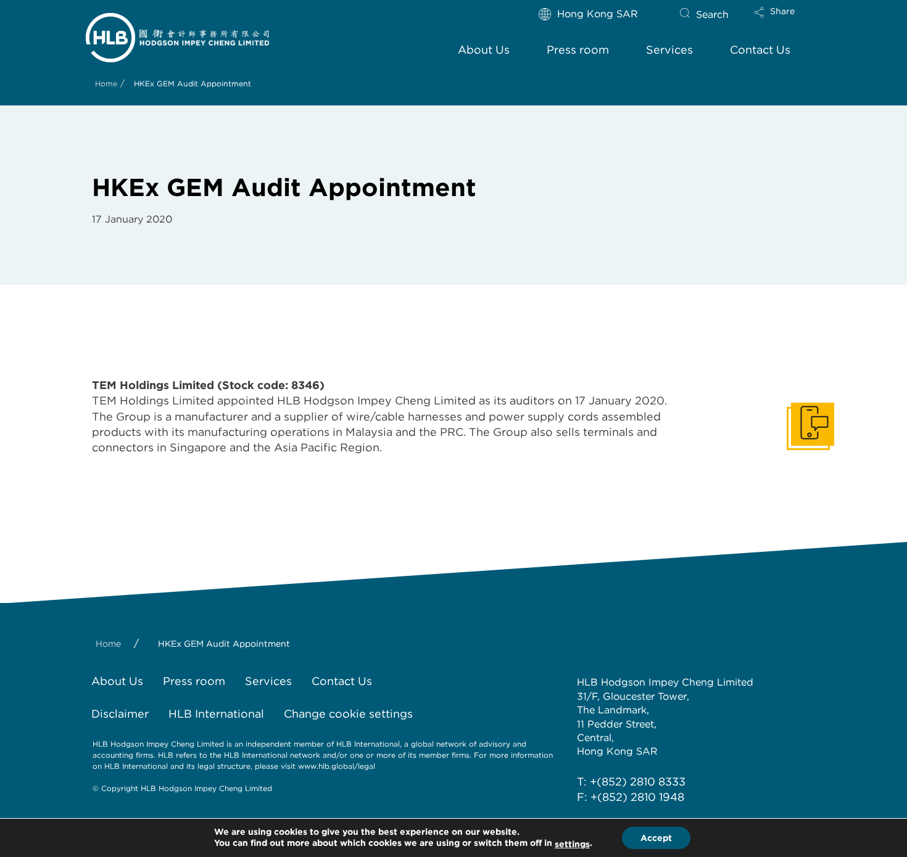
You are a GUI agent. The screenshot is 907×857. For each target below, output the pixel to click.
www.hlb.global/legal (336, 766)
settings (572, 844)
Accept (656, 838)
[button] (785, 20)
